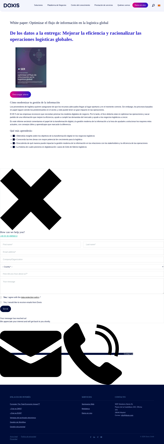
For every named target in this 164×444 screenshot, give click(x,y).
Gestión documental (17, 427)
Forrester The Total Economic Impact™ (25, 404)
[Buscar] (153, 5)
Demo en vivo (87, 413)
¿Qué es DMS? (16, 409)
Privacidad (13, 439)
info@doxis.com (127, 415)
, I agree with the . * (22, 297)
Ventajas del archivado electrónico (23, 418)
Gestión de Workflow (18, 422)
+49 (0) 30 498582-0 (8, 236)
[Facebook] (91, 437)
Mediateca (86, 409)
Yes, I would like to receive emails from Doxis (22, 302)
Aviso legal (14, 437)
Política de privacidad (28, 437)
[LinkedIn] (94, 437)
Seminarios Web (88, 404)
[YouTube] (101, 437)
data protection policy (30, 297)
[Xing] (98, 437)
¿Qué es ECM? (16, 413)
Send (5, 309)
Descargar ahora (20, 94)
